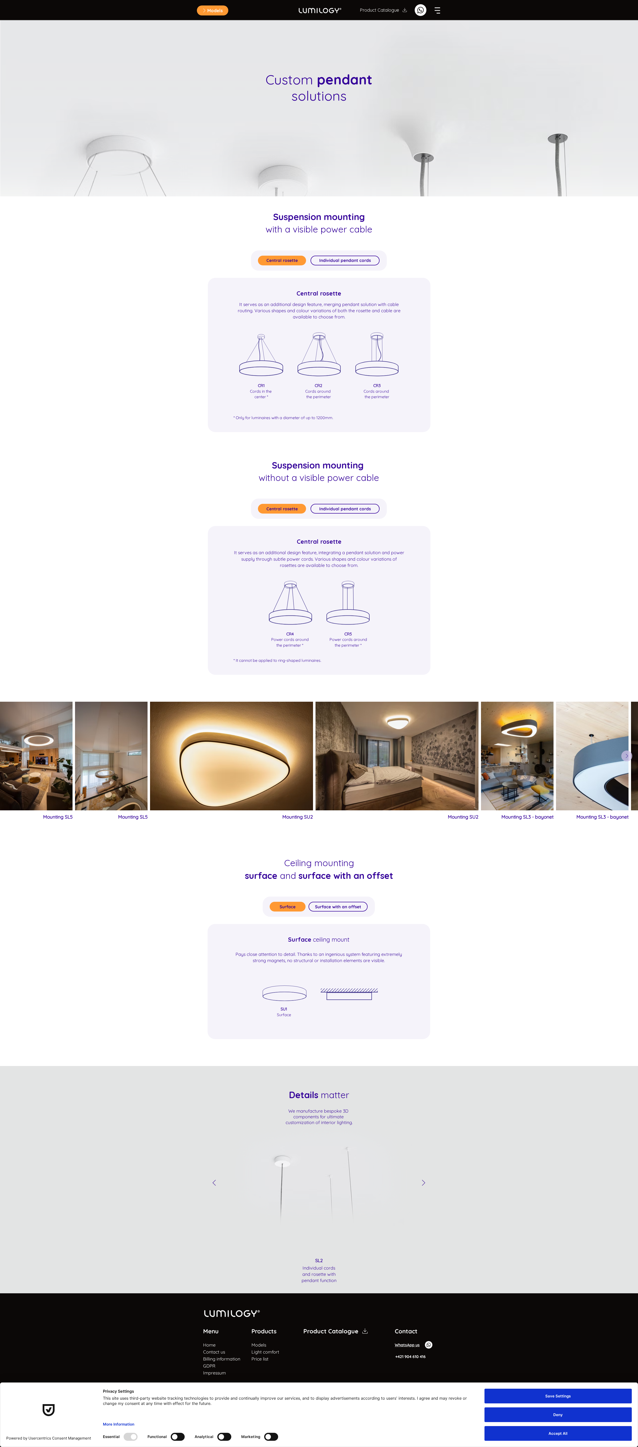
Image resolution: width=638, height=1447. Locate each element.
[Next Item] (626, 756)
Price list (259, 1359)
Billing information (215, 1359)
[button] (212, 10)
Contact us (214, 1352)
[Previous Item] (214, 1183)
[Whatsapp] (420, 10)
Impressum (214, 1373)
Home (209, 1345)
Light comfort (265, 1352)
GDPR (209, 1366)
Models (258, 1345)
